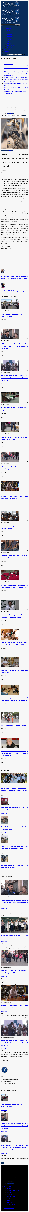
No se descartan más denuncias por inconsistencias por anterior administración (14, 753)
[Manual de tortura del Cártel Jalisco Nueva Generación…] (4, 823)
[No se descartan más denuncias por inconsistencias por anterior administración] (10, 747)
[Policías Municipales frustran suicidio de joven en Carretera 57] (4, 862)
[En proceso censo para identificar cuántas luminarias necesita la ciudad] (3, 273)
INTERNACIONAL (11, 38)
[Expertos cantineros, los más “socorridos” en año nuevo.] (10, 491)
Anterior (3, 268)
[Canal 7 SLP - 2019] (10, 15)
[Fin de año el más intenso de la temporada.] (10, 402)
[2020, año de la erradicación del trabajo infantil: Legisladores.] (10, 432)
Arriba (2, 1163)
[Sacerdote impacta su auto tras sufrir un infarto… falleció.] (10, 309)
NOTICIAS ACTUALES (9, 49)
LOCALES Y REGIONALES (13, 32)
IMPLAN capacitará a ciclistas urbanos (13, 725)
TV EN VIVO (7, 51)
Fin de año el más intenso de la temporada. (15, 77)
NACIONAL (9, 36)
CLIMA (8, 42)
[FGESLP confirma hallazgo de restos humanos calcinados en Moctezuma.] (4, 842)
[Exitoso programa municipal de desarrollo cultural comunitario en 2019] (10, 694)
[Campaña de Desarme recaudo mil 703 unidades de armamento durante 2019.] (10, 580)
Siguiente (3, 282)
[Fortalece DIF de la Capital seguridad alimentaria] (3, 287)
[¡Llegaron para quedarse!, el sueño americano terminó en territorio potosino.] (10, 550)
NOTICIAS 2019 (7, 28)
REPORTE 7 (9, 34)
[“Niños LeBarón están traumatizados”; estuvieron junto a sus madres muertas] (14, 783)
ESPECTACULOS (11, 45)
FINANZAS (9, 47)
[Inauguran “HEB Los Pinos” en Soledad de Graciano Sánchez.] (4, 804)
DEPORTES (9, 40)
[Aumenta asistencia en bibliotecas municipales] (10, 667)
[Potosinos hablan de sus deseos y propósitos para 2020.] (10, 461)
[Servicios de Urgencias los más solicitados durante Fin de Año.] (10, 609)
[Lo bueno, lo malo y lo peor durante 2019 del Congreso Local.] (10, 520)
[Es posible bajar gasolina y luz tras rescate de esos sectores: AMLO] (14, 932)
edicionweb (4, 794)
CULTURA (9, 44)
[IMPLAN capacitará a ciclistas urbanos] (10, 722)
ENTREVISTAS (10, 30)
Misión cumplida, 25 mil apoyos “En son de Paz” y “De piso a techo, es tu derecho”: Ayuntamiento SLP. (16, 73)
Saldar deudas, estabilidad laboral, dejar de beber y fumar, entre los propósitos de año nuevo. (16, 68)
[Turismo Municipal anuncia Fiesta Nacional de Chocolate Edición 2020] (10, 639)
